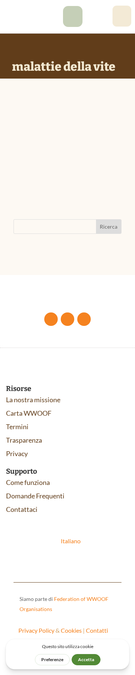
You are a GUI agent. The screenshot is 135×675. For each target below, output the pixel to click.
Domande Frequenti (35, 496)
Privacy (17, 453)
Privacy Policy (36, 630)
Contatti (97, 630)
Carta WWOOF (28, 413)
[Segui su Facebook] (51, 319)
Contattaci (22, 509)
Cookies (71, 630)
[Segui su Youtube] (67, 319)
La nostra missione (33, 399)
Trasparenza (24, 440)
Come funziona (28, 482)
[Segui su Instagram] (84, 319)
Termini (17, 426)
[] (72, 24)
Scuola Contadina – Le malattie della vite (64, 145)
